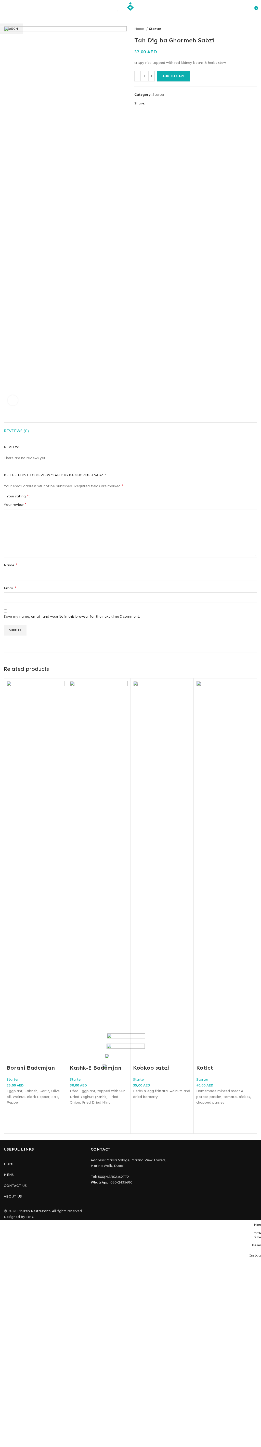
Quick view (13, 1124)
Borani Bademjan (31, 1067)
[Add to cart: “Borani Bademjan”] (13, 1111)
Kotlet (204, 1067)
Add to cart (173, 76)
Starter (13, 1079)
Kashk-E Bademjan (95, 1067)
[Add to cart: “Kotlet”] (202, 1111)
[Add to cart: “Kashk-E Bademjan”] (76, 1111)
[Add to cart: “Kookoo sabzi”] (139, 1106)
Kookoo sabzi (151, 1067)
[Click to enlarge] (13, 400)
